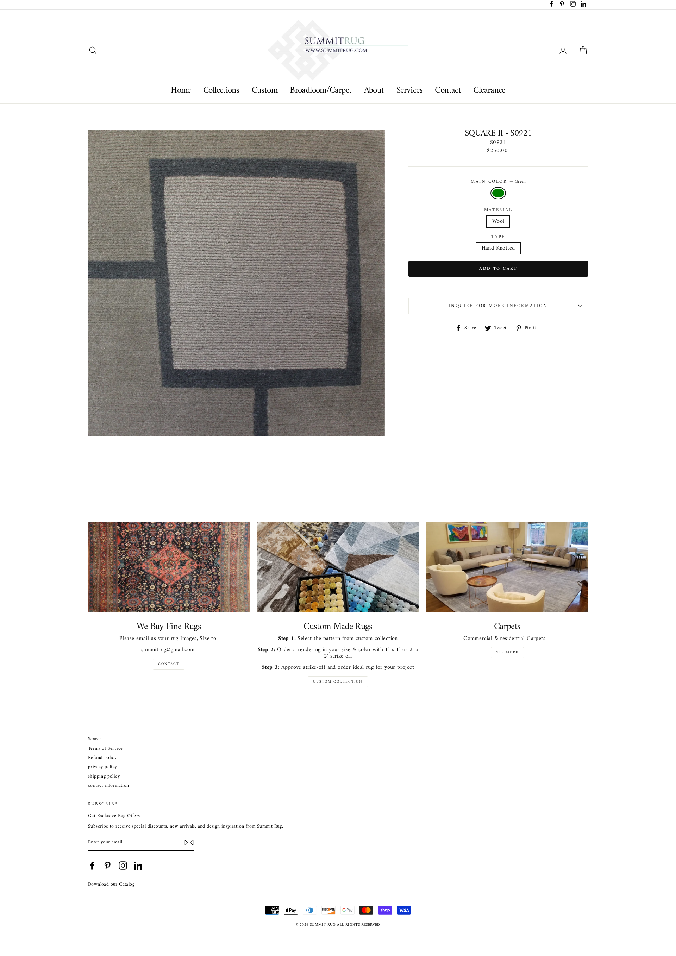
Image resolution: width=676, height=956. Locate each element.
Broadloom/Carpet (320, 90)
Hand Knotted (498, 248)
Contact (448, 90)
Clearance (489, 90)
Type (498, 236)
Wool (498, 221)
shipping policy (104, 777)
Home (181, 90)
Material (498, 210)
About (374, 90)
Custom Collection (338, 682)
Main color (498, 181)
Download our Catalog (111, 884)
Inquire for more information (498, 306)
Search (95, 739)
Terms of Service (105, 749)
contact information (108, 786)
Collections (221, 90)
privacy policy (102, 767)
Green (498, 193)
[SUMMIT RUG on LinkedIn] (138, 865)
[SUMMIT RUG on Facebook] (92, 865)
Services (409, 90)
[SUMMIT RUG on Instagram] (123, 865)
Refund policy (102, 758)
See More (507, 652)
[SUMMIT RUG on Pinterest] (107, 865)
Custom (264, 90)
